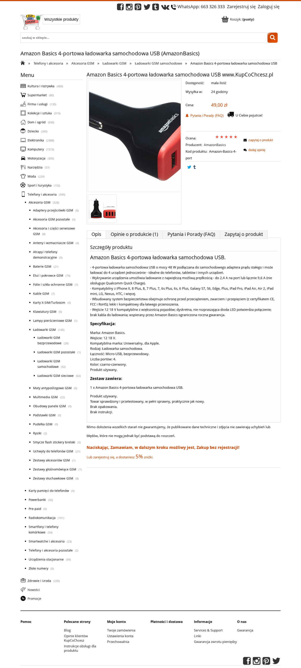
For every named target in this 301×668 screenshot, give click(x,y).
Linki (197, 636)
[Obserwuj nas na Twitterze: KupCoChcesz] (147, 8)
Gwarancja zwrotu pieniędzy (215, 641)
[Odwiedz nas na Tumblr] (155, 8)
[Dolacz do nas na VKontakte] (165, 8)
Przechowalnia (118, 641)
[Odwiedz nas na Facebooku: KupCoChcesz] (120, 8)
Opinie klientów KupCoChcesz (76, 638)
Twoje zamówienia (121, 630)
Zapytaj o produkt (244, 234)
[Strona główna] (31, 22)
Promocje (34, 598)
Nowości (34, 590)
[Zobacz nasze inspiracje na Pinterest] (138, 8)
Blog (67, 630)
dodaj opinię (256, 150)
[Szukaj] (273, 38)
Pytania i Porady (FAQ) (206, 115)
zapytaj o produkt (260, 140)
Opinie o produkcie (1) (134, 234)
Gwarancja (245, 630)
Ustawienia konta (120, 636)
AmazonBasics (215, 144)
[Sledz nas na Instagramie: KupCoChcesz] (129, 8)
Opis (96, 234)
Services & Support (208, 630)
